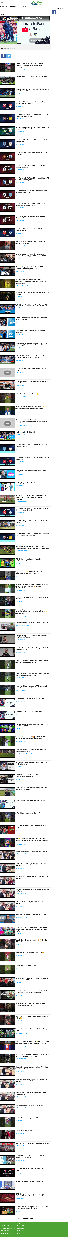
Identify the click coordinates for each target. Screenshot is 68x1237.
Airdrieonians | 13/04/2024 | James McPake (29, 698)
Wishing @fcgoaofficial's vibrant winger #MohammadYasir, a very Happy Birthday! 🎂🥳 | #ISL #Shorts (31, 611)
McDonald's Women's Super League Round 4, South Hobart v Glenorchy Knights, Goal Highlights (30, 497)
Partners (18, 1233)
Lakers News (20, 1225)
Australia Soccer (5, 1233)
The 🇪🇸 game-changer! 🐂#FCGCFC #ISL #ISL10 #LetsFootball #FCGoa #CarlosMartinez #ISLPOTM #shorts (32, 840)
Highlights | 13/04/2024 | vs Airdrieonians (29, 711)
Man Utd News (5, 1230)
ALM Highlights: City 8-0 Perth (25, 483)
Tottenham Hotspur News (8, 1228)
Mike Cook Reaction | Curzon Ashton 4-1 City (30, 914)
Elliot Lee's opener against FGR (26, 1130)
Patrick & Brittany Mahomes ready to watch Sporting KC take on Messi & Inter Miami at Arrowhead (29, 65)
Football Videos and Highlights (25, 1218)
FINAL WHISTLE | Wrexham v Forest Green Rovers (32, 1143)
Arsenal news (4, 1223)
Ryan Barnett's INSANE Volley (25, 965)
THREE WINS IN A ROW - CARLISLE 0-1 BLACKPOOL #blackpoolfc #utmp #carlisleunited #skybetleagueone (31, 421)
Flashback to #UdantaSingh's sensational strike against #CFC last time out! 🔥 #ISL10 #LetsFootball (31, 586)
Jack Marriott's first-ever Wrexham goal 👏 (29, 953)
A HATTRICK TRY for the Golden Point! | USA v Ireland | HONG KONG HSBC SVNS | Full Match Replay (31, 929)
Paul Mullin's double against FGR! (26, 1118)
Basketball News (21, 1227)
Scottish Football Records (8, 1235)
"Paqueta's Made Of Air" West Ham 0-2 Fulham (31, 851)
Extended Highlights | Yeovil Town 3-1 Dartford (31, 76)
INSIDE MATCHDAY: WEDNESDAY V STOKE (30, 1181)
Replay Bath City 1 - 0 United (25, 432)
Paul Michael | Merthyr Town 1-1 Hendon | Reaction (32, 622)
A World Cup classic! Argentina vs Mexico (29, 813)
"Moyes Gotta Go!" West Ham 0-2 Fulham (29, 1105)
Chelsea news (5, 1225)
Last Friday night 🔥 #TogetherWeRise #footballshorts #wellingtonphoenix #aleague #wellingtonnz (30, 281)
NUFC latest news (6, 1227)
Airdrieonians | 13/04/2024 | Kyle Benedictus (30, 800)
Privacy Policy (20, 1228)
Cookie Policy (20, 1230)
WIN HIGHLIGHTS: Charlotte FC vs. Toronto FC (31, 305)
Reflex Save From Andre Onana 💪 (27, 394)
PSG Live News (5, 1231)
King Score (19, 1223)
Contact (18, 1231)
